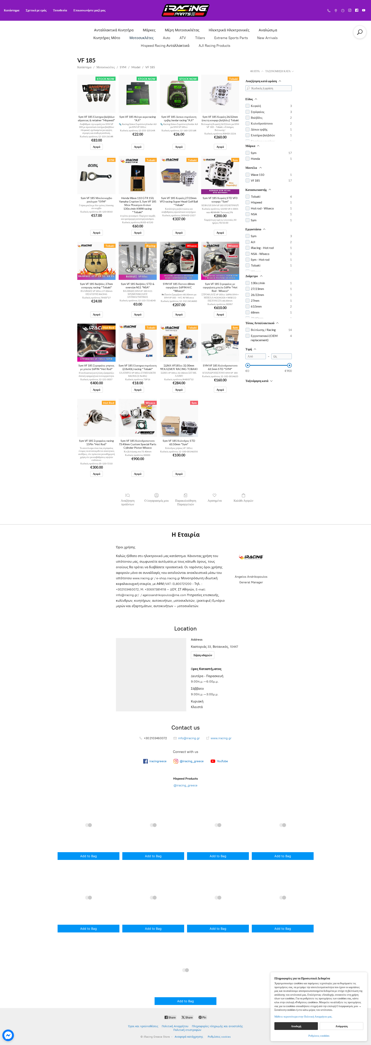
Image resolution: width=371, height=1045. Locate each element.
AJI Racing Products (214, 46)
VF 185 (150, 67)
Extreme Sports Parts (231, 38)
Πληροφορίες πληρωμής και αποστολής (217, 1026)
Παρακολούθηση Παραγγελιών (185, 502)
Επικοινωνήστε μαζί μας (89, 10)
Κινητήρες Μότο (106, 38)
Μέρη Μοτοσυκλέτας (182, 30)
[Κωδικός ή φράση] (248, 88)
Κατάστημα (11, 10)
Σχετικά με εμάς (36, 10)
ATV (183, 38)
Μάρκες (149, 30)
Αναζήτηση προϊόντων (127, 502)
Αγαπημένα (215, 500)
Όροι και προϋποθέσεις (143, 1026)
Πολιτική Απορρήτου (175, 1026)
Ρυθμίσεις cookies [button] (318, 1035)
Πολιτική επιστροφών (187, 1030)
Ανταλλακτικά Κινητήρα (114, 30)
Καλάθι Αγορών (243, 500)
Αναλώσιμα (268, 30)
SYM (123, 67)
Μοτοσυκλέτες (141, 38)
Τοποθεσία (60, 10)
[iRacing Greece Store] (185, 10)
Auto (166, 38)
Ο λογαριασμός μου (156, 500)
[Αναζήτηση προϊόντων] (359, 32)
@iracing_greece (185, 785)
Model (135, 67)
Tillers (200, 38)
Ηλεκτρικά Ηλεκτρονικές (229, 30)
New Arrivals (267, 38)
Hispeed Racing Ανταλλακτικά (165, 46)
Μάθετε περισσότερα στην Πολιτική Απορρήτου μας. (303, 1016)
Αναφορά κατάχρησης (189, 1036)
